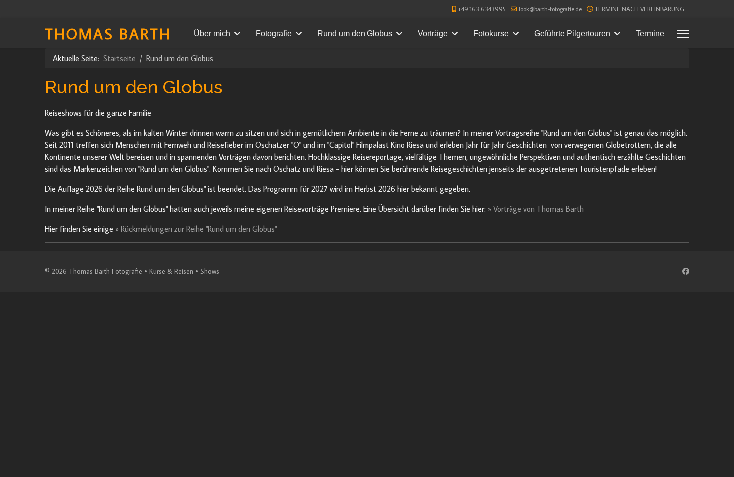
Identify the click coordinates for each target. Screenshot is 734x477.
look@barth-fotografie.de (550, 9)
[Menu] (683, 34)
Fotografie (274, 33)
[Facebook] (685, 271)
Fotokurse (491, 33)
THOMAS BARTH (108, 33)
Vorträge (433, 33)
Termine (650, 33)
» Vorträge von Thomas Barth (536, 209)
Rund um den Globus (354, 33)
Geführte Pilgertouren (572, 33)
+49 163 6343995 (482, 9)
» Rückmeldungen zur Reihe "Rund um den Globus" (196, 229)
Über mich (212, 33)
